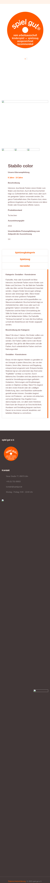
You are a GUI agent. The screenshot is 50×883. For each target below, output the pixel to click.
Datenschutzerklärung (17, 881)
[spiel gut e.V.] (25, 29)
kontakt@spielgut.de (14, 487)
